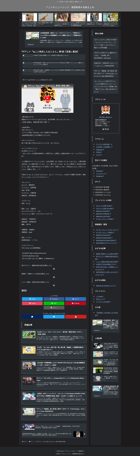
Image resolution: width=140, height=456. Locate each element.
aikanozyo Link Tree (102, 216)
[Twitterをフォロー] (53, 316)
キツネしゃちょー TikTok (104, 219)
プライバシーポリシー (71, 451)
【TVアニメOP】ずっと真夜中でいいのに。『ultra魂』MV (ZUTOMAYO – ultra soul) (105, 55)
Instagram (99, 149)
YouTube (99, 171)
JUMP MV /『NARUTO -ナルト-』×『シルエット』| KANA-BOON (105, 64)
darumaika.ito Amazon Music (105, 240)
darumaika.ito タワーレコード (105, 243)
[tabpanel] (30, 19)
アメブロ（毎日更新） (103, 144)
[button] (54, 307)
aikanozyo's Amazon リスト (105, 285)
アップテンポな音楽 (102, 302)
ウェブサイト (100, 173)
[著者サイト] (32, 316)
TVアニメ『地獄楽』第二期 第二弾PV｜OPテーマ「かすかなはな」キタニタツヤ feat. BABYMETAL (105, 73)
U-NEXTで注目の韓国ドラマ (105, 264)
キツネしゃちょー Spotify (104, 232)
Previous (20, 20)
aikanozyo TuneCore (102, 235)
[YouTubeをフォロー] (75, 316)
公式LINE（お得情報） (103, 147)
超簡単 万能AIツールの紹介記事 (106, 254)
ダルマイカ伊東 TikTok (103, 206)
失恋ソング (99, 299)
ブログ (98, 155)
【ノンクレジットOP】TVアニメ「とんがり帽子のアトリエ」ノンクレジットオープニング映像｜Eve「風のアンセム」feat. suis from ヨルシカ (105, 86)
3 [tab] (71, 28)
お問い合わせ (60, 451)
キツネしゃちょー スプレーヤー (106, 230)
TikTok (98, 152)
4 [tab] (73, 28)
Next (119, 20)
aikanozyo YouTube (102, 211)
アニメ (24, 290)
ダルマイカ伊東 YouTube (104, 208)
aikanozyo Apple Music (103, 238)
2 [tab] (69, 28)
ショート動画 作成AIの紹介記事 (106, 262)
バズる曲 (99, 296)
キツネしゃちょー (105, 117)
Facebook (99, 176)
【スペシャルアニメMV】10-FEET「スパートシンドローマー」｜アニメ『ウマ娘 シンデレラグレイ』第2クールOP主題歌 (105, 44)
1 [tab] (66, 28)
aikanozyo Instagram (103, 213)
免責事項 (81, 451)
